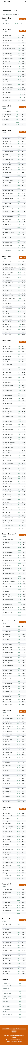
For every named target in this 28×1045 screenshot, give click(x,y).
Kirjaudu (14, 1031)
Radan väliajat (22, 19)
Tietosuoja (19, 1041)
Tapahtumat (5, 8)
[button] (25, 2)
